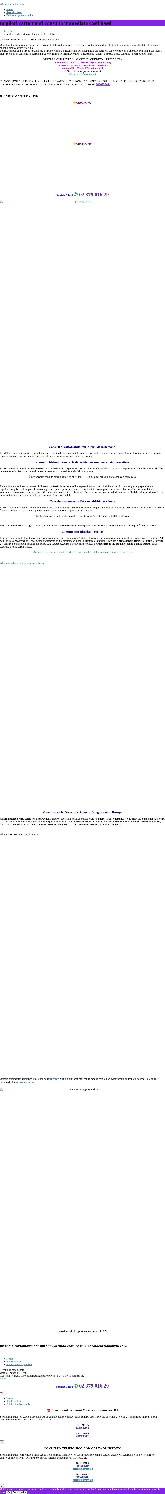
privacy (54, 1078)
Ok (8, 1492)
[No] (28, 1493)
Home (9, 1358)
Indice (3, 1378)
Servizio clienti (14, 1361)
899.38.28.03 (82, 1428)
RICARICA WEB (83, 1469)
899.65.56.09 (82, 1436)
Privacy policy (19, 1492)
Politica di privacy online (19, 1364)
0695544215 (82, 1477)
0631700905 (82, 1466)
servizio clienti (25, 1082)
